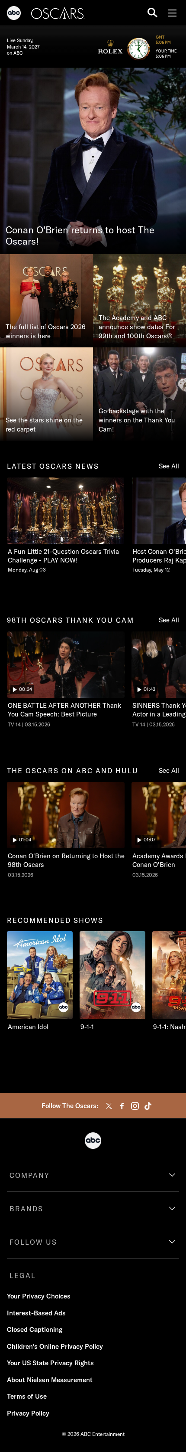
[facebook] (122, 1106)
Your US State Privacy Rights (50, 1363)
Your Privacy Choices (39, 1296)
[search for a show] (152, 13)
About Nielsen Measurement (50, 1380)
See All (169, 466)
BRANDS (26, 1209)
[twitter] (109, 1106)
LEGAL (23, 1275)
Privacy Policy (28, 1413)
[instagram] (135, 1106)
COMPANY (30, 1175)
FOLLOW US (33, 1242)
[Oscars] (58, 14)
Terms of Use (27, 1396)
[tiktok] (148, 1106)
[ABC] (14, 14)
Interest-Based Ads (36, 1313)
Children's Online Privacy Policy (55, 1346)
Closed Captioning (34, 1329)
